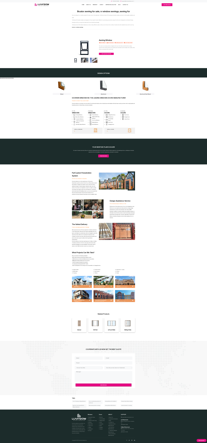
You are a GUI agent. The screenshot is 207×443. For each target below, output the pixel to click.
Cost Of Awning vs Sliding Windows (79, 401)
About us (88, 4)
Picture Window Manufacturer (111, 434)
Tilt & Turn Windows (95, 120)
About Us (111, 417)
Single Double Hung (92, 420)
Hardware (10, 78)
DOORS (101, 4)
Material (1, 78)
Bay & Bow (90, 424)
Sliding (89, 427)
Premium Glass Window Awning (126, 401)
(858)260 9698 (125, 424)
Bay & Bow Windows (80, 117)
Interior (101, 429)
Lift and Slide (102, 418)
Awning (89, 422)
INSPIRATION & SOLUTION (111, 4)
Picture (89, 418)
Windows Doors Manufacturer (111, 424)
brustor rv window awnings (77, 27)
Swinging (95, 330)
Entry (79, 330)
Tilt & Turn (90, 425)
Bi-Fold (89, 430)
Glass (7, 78)
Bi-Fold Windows (95, 124)
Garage (128, 330)
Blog (110, 420)
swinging (101, 424)
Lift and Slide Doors (110, 119)
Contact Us (111, 422)
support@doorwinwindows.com (128, 1)
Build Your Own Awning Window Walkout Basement (78, 406)
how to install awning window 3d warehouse (95, 402)
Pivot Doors (126, 114)
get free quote (167, 4)
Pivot (111, 330)
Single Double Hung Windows (95, 117)
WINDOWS (95, 4)
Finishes (4, 78)
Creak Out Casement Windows (80, 121)
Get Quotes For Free (106, 53)
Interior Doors (127, 119)
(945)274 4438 (125, 431)
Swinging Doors (111, 124)
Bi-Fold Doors (110, 117)
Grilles (13, 78)
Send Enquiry (201, 440)
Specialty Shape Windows (80, 124)
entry (101, 422)
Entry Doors (110, 122)
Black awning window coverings (94, 405)
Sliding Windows (95, 122)
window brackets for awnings (126, 405)
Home (83, 4)
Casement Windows (79, 119)
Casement (90, 429)
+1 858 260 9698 (115, 1)
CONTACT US (125, 4)
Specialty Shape (91, 417)
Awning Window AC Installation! (110, 401)
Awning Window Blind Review (110, 405)
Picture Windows (95, 114)
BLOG (119, 4)
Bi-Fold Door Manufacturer (111, 428)
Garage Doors (127, 117)
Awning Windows (79, 114)
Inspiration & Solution (113, 418)
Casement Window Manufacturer (112, 431)
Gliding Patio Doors (111, 114)
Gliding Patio (102, 420)
